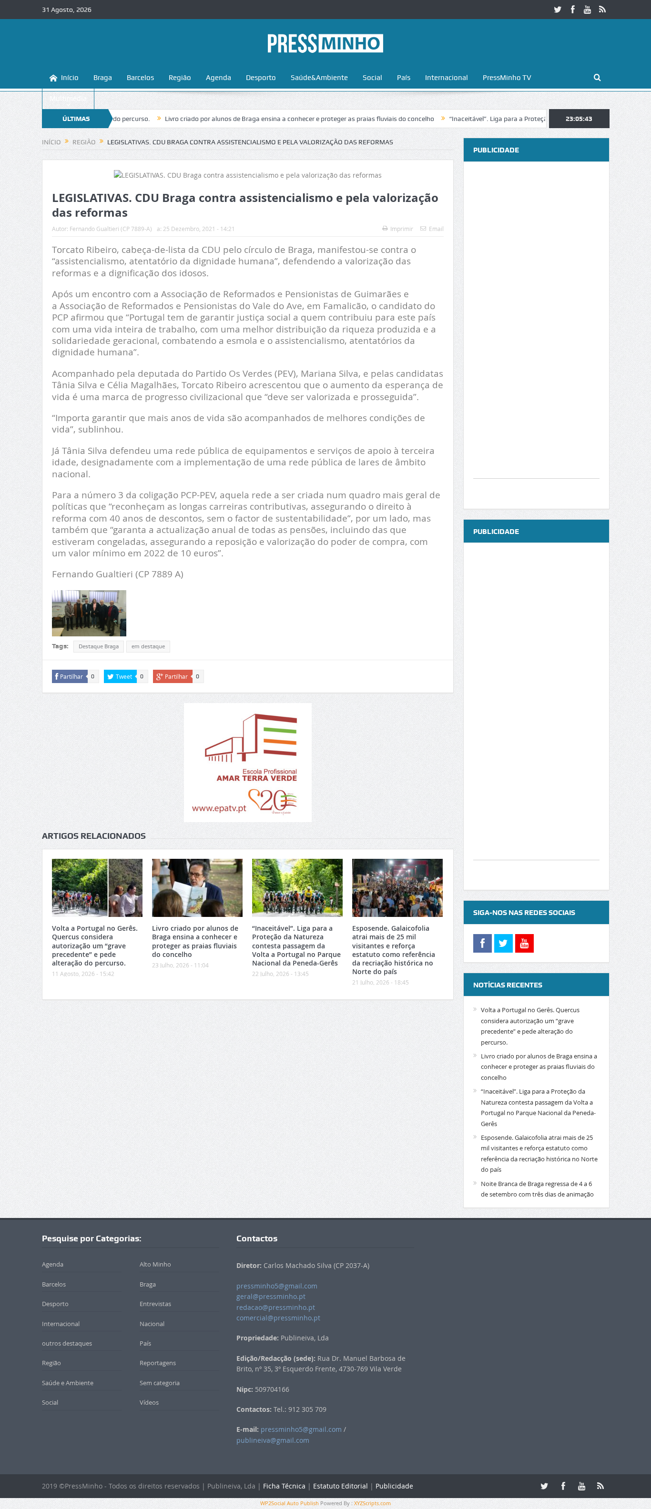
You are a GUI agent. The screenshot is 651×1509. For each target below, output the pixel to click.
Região (180, 77)
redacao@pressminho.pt (275, 1307)
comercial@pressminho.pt (278, 1317)
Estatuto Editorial (340, 1485)
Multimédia (68, 98)
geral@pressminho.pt (270, 1296)
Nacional (152, 1323)
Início (70, 77)
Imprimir (401, 228)
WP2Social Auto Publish (289, 1503)
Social (372, 77)
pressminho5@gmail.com (276, 1285)
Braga (102, 77)
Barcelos (140, 77)
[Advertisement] (536, 335)
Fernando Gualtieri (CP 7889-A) (111, 228)
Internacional (446, 77)
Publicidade (394, 1485)
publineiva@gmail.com (272, 1440)
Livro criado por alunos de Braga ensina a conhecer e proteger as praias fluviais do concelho (259, 118)
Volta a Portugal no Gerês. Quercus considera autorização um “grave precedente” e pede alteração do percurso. (95, 945)
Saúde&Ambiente (319, 77)
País (403, 77)
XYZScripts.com (372, 1503)
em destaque (148, 646)
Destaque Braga (99, 646)
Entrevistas (155, 1303)
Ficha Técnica (284, 1485)
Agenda (218, 77)
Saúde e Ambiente (67, 1382)
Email (436, 228)
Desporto (261, 77)
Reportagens (158, 1362)
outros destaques (67, 1343)
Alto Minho (155, 1264)
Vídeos (149, 1402)
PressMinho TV (507, 77)
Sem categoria (160, 1382)
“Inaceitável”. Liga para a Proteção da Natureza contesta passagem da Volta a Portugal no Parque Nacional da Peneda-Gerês (296, 945)
